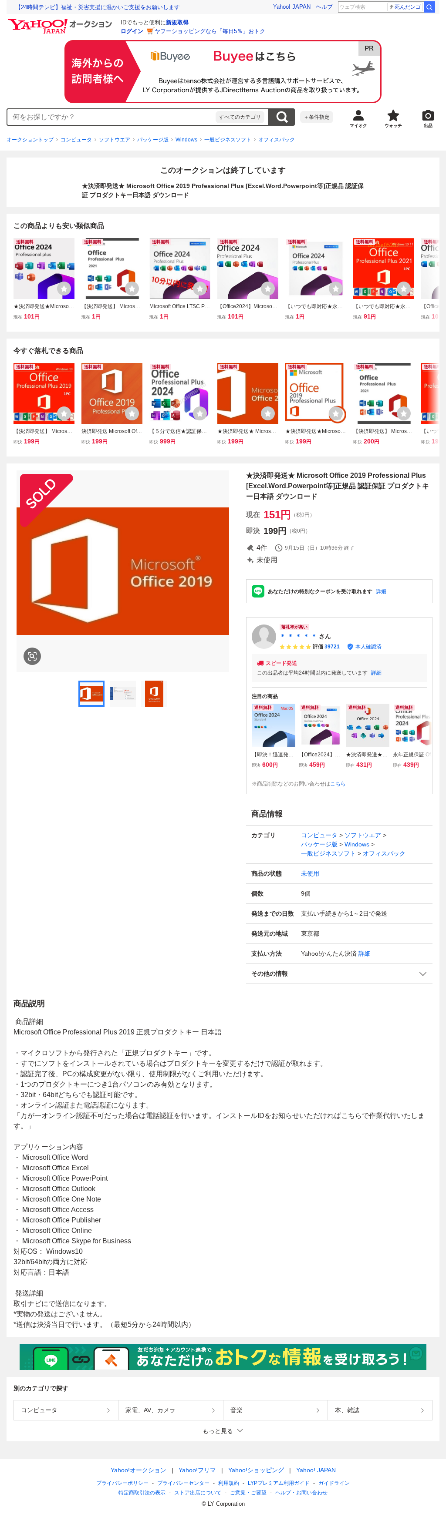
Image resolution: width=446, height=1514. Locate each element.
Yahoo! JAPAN (292, 6)
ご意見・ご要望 (248, 1493)
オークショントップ (30, 140)
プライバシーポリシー (122, 1483)
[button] (339, 974)
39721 (332, 647)
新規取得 (177, 22)
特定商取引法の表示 (142, 1493)
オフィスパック (276, 140)
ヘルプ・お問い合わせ (301, 1493)
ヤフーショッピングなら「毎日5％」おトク (210, 31)
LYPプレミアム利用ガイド (279, 1483)
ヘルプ (324, 6)
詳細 (381, 591)
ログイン (132, 31)
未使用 (310, 873)
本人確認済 (368, 647)
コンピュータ (76, 140)
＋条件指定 (317, 117)
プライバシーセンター (183, 1483)
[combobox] (111, 117)
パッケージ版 (153, 140)
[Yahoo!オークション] (61, 21)
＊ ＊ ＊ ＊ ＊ (298, 636)
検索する (282, 117)
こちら (338, 784)
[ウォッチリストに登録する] (64, 288)
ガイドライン (334, 1483)
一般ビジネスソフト (227, 140)
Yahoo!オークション (138, 1470)
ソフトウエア (114, 140)
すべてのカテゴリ (240, 117)
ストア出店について (197, 1493)
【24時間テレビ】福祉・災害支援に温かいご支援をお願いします (97, 7)
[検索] (429, 7)
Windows (186, 140)
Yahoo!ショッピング (256, 1470)
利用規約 (228, 1483)
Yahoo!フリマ (197, 1470)
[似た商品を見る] (32, 656)
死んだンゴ (408, 7)
